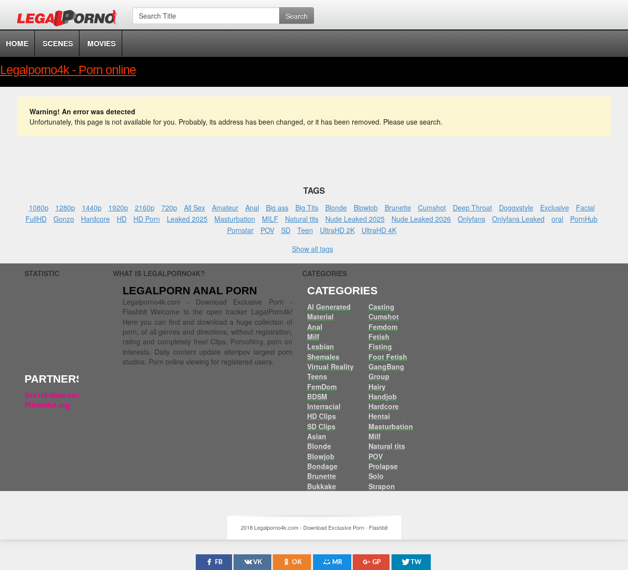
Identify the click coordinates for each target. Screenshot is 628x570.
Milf (313, 336)
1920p (118, 207)
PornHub (584, 219)
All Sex (194, 207)
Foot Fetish (387, 357)
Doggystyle (516, 207)
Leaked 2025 (187, 219)
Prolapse (383, 466)
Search (297, 16)
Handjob (382, 396)
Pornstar (240, 230)
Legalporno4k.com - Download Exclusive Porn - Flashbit (70, 19)
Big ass (277, 207)
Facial (585, 207)
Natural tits (301, 219)
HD (122, 219)
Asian (316, 436)
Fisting (380, 346)
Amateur (225, 207)
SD (285, 230)
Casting (381, 306)
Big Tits (306, 207)
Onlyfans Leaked (518, 219)
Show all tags (312, 249)
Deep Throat (472, 207)
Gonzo (63, 219)
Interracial (323, 406)
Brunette (398, 207)
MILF (270, 219)
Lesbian (320, 346)
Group (379, 376)
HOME (17, 43)
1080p (39, 207)
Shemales (323, 357)
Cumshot (432, 207)
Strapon (381, 486)
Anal (252, 207)
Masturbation (234, 219)
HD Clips (321, 416)
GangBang (386, 366)
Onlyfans (471, 219)
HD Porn (146, 219)
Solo (376, 476)
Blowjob (366, 207)
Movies (101, 43)
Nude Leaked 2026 (421, 219)
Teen (305, 230)
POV (267, 230)
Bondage (322, 466)
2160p (145, 207)
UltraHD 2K (337, 230)
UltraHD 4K (379, 230)
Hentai (379, 416)
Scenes (58, 43)
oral (557, 219)
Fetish (379, 336)
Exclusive (554, 207)
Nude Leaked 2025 (355, 219)
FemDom (322, 386)
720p (169, 207)
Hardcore (95, 219)
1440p (92, 207)
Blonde (336, 207)
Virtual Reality (330, 366)
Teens (317, 376)
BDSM (317, 396)
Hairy (377, 386)
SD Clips (321, 426)
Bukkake (321, 486)
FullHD (36, 219)
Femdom (382, 327)
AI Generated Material (329, 311)
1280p (65, 207)
